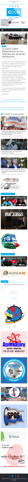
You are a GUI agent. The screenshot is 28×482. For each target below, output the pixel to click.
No (3, 289)
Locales (4, 46)
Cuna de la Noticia (13, 58)
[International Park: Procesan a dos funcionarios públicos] (14, 139)
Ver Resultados (14, 298)
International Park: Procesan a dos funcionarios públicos (11, 152)
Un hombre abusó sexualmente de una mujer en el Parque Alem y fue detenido (13, 108)
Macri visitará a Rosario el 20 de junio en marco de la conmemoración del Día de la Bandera (13, 171)
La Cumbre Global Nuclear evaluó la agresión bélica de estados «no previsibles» (13, 101)
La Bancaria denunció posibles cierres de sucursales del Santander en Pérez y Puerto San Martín (13, 133)
